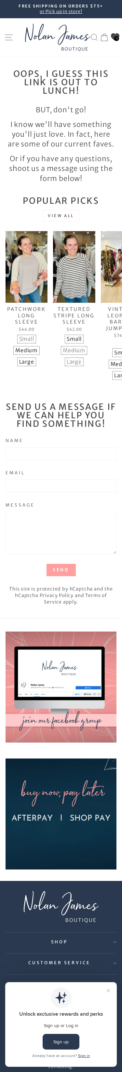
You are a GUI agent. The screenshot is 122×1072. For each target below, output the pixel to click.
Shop (59, 942)
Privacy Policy (57, 595)
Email (15, 473)
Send (61, 570)
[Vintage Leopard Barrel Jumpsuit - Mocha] (117, 343)
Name (14, 440)
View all (61, 215)
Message (20, 505)
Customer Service (59, 963)
